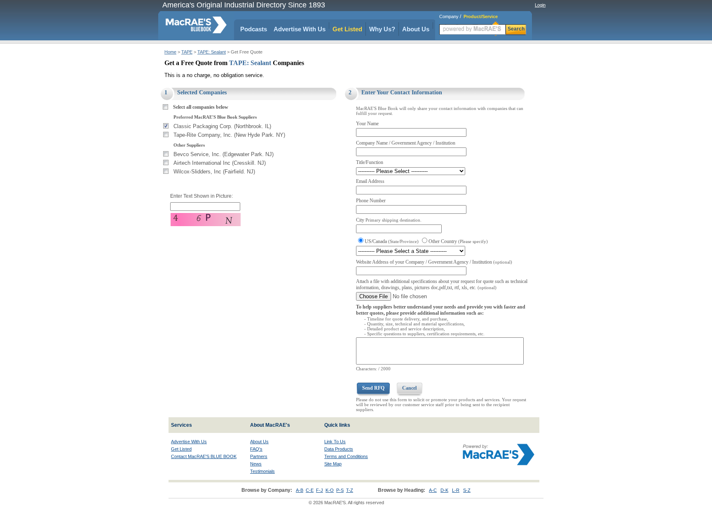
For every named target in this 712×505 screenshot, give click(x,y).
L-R (455, 490)
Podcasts (253, 29)
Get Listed (347, 29)
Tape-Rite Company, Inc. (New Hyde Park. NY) (229, 135)
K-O (330, 490)
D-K (444, 490)
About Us (415, 29)
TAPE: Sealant (211, 51)
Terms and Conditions (346, 456)
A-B (299, 490)
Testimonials (262, 471)
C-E (310, 490)
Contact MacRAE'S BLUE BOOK (204, 456)
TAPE (186, 51)
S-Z (467, 490)
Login (540, 4)
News (256, 463)
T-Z (349, 490)
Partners (258, 456)
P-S (340, 490)
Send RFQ (373, 388)
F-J (319, 490)
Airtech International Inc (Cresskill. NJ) (219, 163)
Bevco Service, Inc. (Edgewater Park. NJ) (223, 154)
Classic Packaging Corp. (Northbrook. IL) (222, 126)
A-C (433, 490)
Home (170, 51)
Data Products (338, 449)
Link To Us (335, 441)
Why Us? (382, 29)
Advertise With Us (300, 29)
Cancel (409, 388)
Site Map (333, 463)
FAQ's (256, 449)
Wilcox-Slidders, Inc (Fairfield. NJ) (214, 171)
